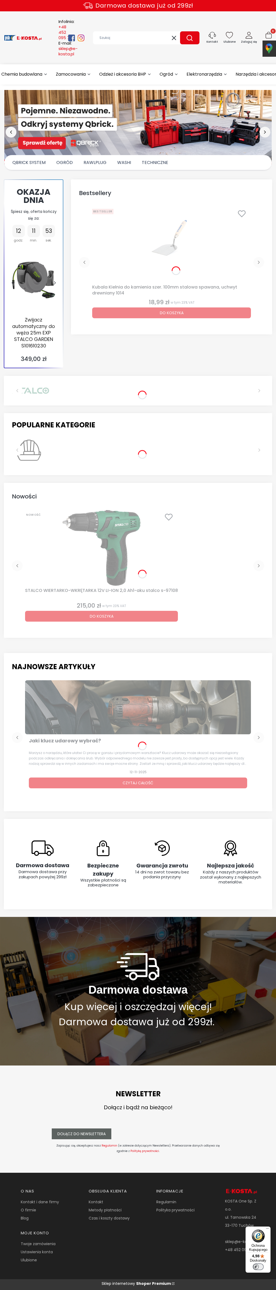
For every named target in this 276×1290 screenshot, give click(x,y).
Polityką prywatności (144, 1151)
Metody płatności (105, 1210)
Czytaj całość (138, 783)
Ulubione (29, 1260)
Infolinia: (66, 30)
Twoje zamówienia (38, 1244)
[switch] (258, 1267)
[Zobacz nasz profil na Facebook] (71, 38)
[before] (11, 132)
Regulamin (109, 1146)
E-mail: (68, 49)
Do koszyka (172, 313)
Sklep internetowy (136, 1283)
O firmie (28, 1210)
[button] (189, 37)
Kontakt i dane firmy (40, 1202)
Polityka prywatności (175, 1210)
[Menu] (267, 1230)
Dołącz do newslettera (81, 1134)
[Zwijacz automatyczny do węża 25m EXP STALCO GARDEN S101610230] (33, 280)
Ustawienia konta (37, 1252)
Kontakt (96, 1202)
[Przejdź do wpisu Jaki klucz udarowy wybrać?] (138, 707)
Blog (25, 1218)
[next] (265, 132)
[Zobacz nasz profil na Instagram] (81, 38)
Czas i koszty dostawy (109, 1218)
